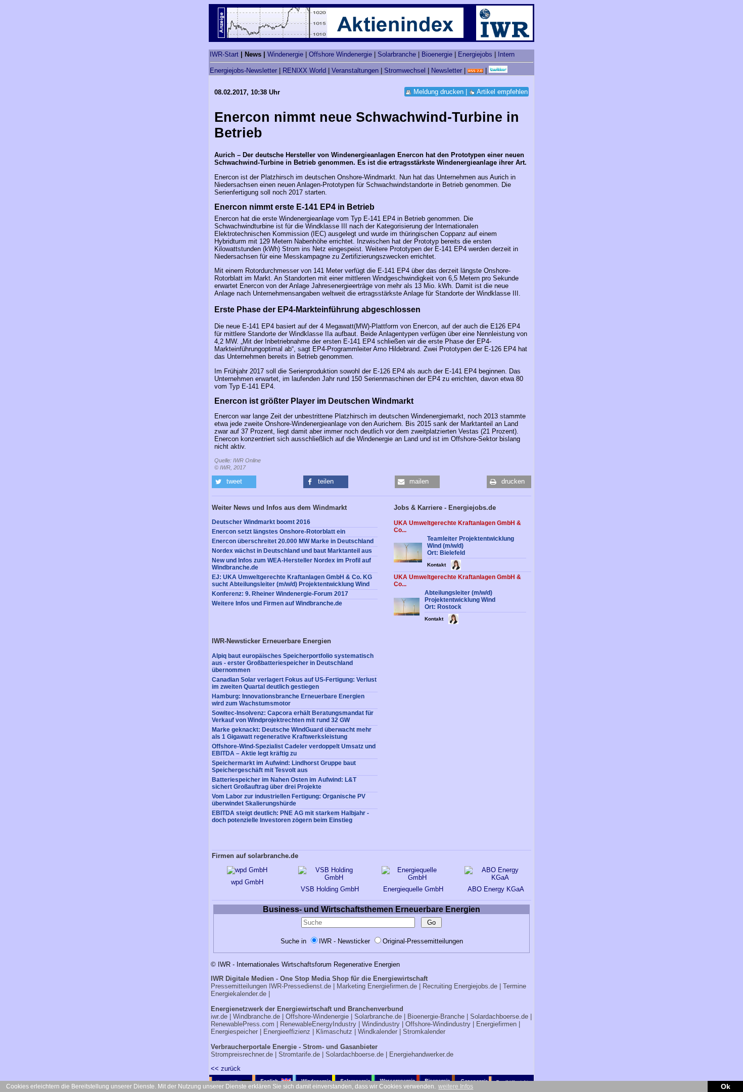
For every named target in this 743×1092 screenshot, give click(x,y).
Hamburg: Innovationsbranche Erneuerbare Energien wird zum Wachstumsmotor (288, 700)
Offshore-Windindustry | (439, 1024)
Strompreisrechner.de (242, 1054)
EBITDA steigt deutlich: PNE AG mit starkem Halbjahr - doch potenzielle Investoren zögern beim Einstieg (290, 817)
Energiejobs (475, 54)
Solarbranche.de (378, 1016)
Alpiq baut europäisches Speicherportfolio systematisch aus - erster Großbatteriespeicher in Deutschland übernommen (293, 663)
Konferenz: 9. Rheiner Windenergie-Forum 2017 (280, 593)
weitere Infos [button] (455, 1086)
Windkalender (377, 1031)
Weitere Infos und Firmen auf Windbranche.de (277, 603)
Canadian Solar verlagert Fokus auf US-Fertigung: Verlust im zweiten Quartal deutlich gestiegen (294, 683)
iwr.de (219, 1016)
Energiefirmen (496, 1024)
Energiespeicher (234, 1031)
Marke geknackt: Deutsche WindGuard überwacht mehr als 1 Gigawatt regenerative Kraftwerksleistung (292, 733)
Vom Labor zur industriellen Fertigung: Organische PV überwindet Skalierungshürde (288, 800)
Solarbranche (397, 54)
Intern (506, 54)
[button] (234, 482)
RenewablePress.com (242, 1024)
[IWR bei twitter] (498, 70)
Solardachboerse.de (499, 1016)
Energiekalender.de (238, 994)
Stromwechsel (405, 70)
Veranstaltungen (355, 70)
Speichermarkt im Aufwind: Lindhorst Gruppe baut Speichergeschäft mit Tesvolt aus (284, 766)
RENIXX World (304, 70)
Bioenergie (437, 54)
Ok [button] (725, 1086)
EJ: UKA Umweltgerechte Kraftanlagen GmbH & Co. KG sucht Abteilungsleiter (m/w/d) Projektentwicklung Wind (292, 581)
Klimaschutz (334, 1031)
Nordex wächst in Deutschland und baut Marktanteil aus (292, 550)
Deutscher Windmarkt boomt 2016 (261, 522)
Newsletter (446, 70)
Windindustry (381, 1024)
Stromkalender (424, 1031)
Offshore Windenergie (340, 54)
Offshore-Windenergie (317, 1016)
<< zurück (226, 1068)
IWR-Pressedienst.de (300, 986)
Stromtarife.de (299, 1054)
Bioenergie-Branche (436, 1016)
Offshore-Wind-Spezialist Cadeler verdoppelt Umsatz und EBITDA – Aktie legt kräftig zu (294, 750)
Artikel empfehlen (502, 92)
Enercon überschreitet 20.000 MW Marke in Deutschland (293, 541)
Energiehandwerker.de (421, 1054)
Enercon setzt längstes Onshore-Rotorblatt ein (278, 531)
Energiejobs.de (475, 986)
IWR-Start (224, 54)
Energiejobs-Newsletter (243, 70)
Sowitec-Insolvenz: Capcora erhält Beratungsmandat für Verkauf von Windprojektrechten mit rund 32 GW (293, 716)
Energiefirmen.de (392, 986)
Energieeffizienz (286, 1031)
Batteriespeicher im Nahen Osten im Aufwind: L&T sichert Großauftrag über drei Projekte (284, 783)
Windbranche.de (256, 1016)
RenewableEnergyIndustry (318, 1024)
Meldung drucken (438, 92)
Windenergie (285, 54)
